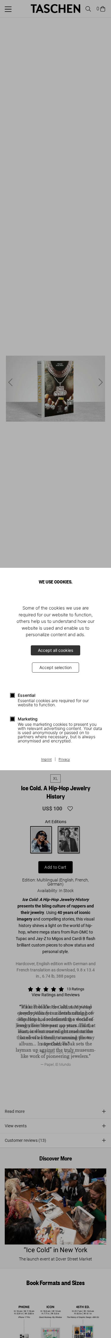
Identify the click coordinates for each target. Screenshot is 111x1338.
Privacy (64, 759)
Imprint (46, 759)
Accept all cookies (55, 650)
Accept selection (55, 667)
